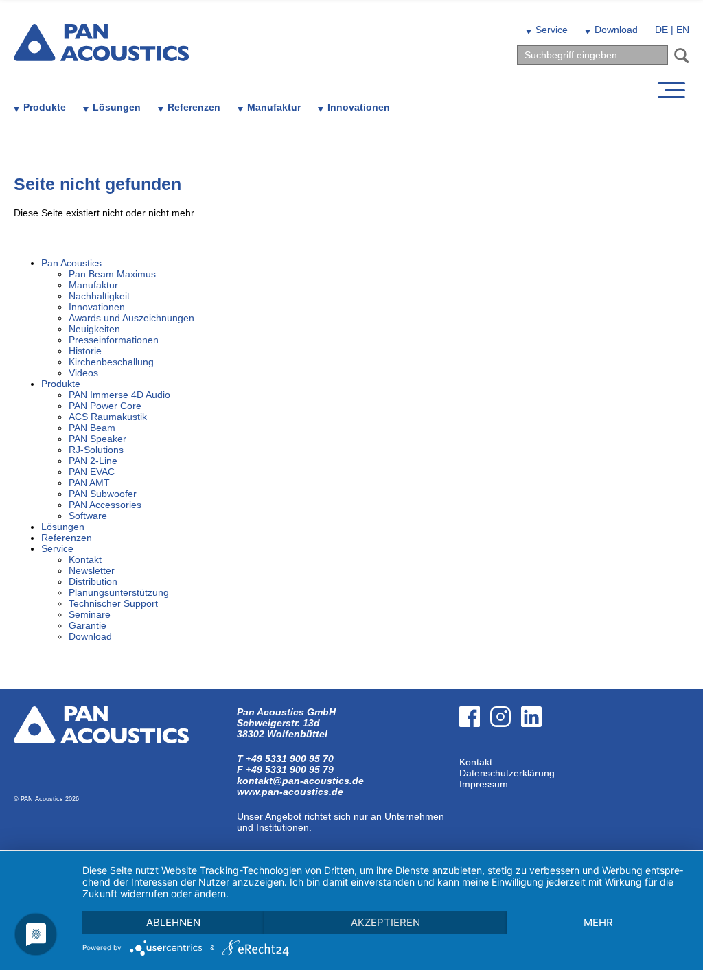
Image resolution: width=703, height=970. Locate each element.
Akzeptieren (385, 922)
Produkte (44, 107)
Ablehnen (173, 922)
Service (551, 29)
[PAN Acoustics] (101, 52)
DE (661, 29)
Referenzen (194, 107)
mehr (598, 922)
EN (682, 29)
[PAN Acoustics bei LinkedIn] (536, 751)
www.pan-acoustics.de (290, 791)
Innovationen (358, 107)
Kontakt (475, 762)
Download (616, 29)
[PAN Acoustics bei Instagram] (505, 751)
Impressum (483, 783)
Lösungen (117, 107)
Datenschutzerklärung (507, 772)
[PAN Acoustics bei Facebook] (474, 751)
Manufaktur (274, 107)
